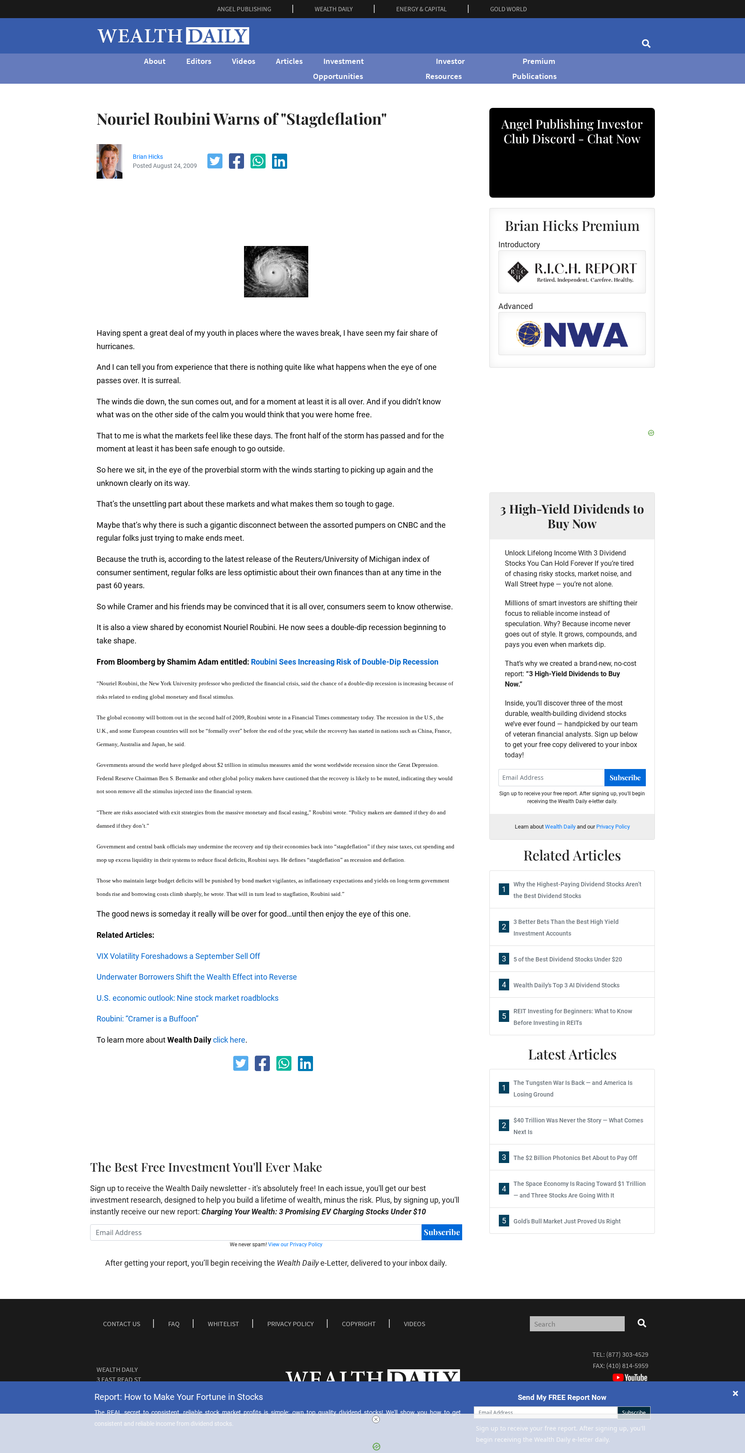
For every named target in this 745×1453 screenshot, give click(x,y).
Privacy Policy (613, 826)
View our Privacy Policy (295, 1245)
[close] (376, 1419)
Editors (198, 61)
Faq (174, 1323)
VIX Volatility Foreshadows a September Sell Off (178, 956)
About (155, 61)
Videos (243, 61)
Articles (289, 61)
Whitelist (223, 1323)
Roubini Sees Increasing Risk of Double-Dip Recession (344, 661)
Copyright (359, 1323)
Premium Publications (534, 68)
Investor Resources (445, 68)
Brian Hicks (148, 156)
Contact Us (121, 1323)
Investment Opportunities (338, 68)
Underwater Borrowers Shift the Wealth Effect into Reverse (197, 976)
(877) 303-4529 (627, 1354)
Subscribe (442, 1232)
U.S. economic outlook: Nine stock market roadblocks (188, 997)
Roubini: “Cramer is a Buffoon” (147, 1018)
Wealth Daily (560, 826)
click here (229, 1039)
